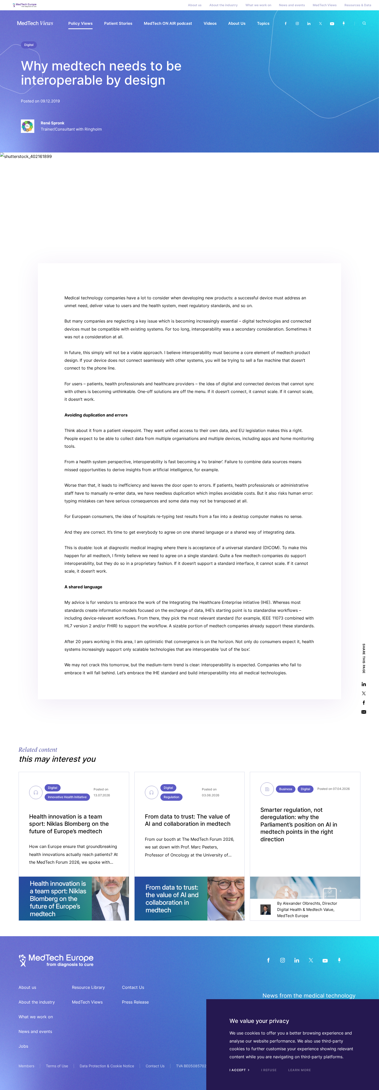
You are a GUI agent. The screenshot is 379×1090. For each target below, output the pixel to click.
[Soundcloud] (343, 23)
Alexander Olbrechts (301, 903)
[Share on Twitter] (363, 693)
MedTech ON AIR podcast (168, 23)
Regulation (171, 797)
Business (285, 789)
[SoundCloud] (339, 960)
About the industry (223, 5)
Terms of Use (57, 1066)
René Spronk (52, 123)
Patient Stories (118, 23)
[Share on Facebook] (363, 702)
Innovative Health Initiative (67, 797)
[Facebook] (285, 23)
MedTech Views (325, 5)
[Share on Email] (363, 711)
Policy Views (80, 23)
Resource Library (88, 987)
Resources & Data (357, 5)
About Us (236, 23)
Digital (29, 45)
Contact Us (133, 987)
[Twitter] (320, 23)
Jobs (23, 1046)
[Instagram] (297, 23)
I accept (238, 1070)
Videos (210, 23)
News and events (292, 5)
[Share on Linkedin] (363, 683)
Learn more (299, 1070)
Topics (263, 23)
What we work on (258, 5)
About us (195, 5)
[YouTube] (325, 960)
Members (26, 1066)
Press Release (135, 1002)
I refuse (269, 1070)
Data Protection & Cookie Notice (107, 1066)
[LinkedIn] (296, 960)
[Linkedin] (309, 23)
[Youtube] (332, 23)
